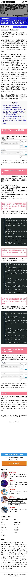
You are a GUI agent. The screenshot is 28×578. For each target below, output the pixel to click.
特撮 (15, 532)
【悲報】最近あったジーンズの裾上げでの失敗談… (17, 510)
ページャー (8, 562)
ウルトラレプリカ (19, 548)
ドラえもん (23, 558)
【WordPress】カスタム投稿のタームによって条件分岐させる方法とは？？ (17, 476)
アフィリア (4, 530)
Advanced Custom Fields (13, 542)
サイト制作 (18, 552)
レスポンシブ (17, 564)
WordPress (20, 27)
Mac (10, 546)
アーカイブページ (8, 548)
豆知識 (10, 568)
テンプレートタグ (14, 29)
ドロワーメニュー (6, 560)
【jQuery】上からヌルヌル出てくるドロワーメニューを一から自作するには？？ (17, 485)
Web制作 (16, 525)
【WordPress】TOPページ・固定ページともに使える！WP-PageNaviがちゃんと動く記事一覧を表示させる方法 (17, 502)
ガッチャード (5, 552)
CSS (15, 519)
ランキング (15, 562)
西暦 (25, 566)
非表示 (15, 103)
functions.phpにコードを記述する (11, 107)
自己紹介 (3, 535)
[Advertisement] (14, 437)
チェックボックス (19, 556)
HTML (2, 522)
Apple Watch (4, 519)
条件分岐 (9, 566)
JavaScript (17, 522)
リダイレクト (22, 562)
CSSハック (8, 544)
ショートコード (6, 554)
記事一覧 (4, 568)
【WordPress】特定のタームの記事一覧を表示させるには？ (17, 492)
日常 (2, 532)
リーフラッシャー (7, 564)
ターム (12, 556)
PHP (13, 546)
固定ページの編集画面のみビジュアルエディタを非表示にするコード (14, 114)
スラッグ (24, 554)
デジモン (17, 558)
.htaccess (3, 542)
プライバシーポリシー (14, 576)
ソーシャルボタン (5, 556)
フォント (18, 560)
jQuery (3, 525)
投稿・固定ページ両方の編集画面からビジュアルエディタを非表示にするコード (14, 110)
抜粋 (4, 566)
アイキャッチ (19, 546)
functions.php (4, 29)
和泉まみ (16, 530)
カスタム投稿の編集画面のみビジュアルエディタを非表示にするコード (14, 117)
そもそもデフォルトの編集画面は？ (11, 106)
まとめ (3, 123)
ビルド (14, 560)
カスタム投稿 (15, 550)
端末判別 (20, 566)
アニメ (16, 527)
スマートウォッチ (16, 554)
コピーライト (12, 552)
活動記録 (15, 566)
